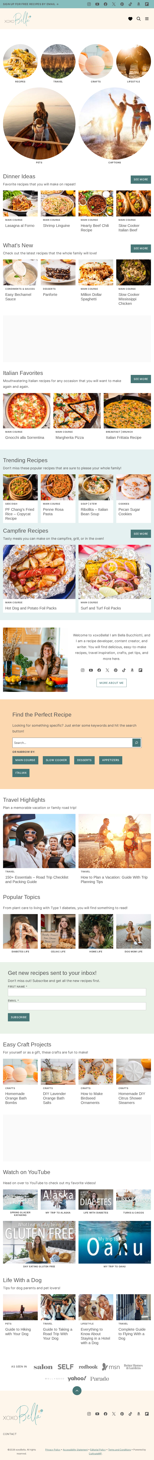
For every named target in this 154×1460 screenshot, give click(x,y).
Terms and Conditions (119, 1449)
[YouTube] (97, 4)
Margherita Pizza (70, 437)
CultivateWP (95, 1453)
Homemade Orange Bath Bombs (16, 1098)
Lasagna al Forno (19, 226)
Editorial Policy (98, 1449)
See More (141, 179)
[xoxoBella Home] (18, 18)
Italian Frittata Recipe (123, 437)
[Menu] (147, 19)
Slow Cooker (56, 760)
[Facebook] (105, 4)
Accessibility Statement (75, 1449)
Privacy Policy (52, 1449)
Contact (10, 1434)
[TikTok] (130, 4)
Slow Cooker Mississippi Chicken (129, 299)
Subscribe (18, 1017)
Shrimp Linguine (56, 226)
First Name (17, 986)
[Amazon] (138, 4)
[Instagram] (89, 4)
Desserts (84, 760)
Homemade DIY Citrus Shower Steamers (132, 1098)
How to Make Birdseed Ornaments (92, 1098)
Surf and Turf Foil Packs (101, 608)
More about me (112, 682)
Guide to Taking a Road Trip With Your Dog (57, 1333)
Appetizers (110, 760)
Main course (25, 760)
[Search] (138, 19)
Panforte (50, 294)
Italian (20, 772)
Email (13, 1000)
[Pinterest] (122, 4)
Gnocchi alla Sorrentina (24, 437)
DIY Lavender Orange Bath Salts (54, 1098)
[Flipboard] (147, 4)
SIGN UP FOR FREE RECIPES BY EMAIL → (31, 4)
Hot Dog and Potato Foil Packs (31, 608)
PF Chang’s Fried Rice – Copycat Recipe (19, 513)
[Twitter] (114, 4)
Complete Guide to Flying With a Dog (132, 1333)
